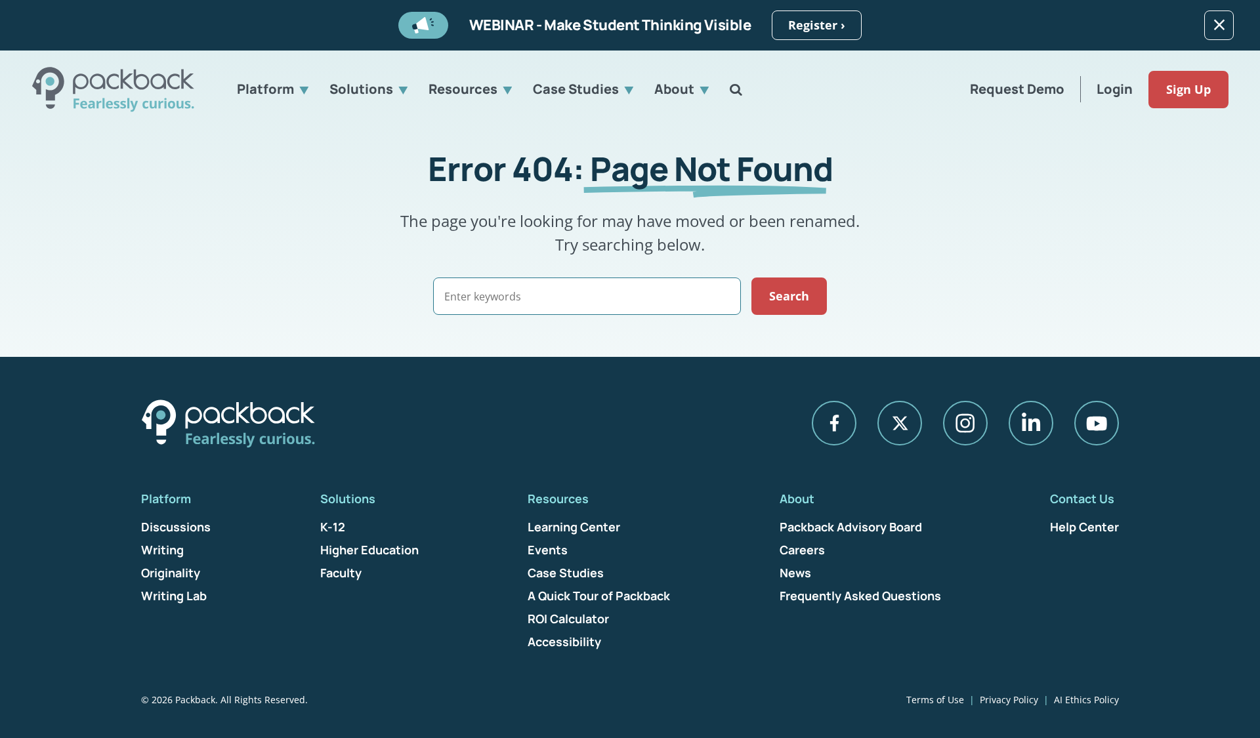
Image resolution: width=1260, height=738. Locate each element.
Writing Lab (174, 596)
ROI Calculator (568, 618)
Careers (802, 550)
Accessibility (564, 641)
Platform (265, 89)
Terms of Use (935, 699)
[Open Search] (736, 89)
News (795, 573)
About (674, 89)
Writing (162, 550)
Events (548, 550)
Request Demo (1017, 89)
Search (789, 296)
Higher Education (369, 550)
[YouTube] (1096, 423)
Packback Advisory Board (851, 527)
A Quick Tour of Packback (599, 596)
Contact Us (1082, 498)
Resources (463, 89)
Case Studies (576, 89)
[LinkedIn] (1031, 423)
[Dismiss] (1219, 25)
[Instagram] (965, 423)
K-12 (332, 527)
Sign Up (1188, 89)
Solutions (361, 89)
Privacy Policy (1009, 699)
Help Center (1084, 527)
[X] (899, 423)
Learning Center (574, 527)
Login (1115, 89)
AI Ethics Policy (1086, 699)
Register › (816, 25)
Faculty (341, 573)
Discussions (176, 527)
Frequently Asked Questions (860, 596)
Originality (170, 573)
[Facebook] (834, 423)
